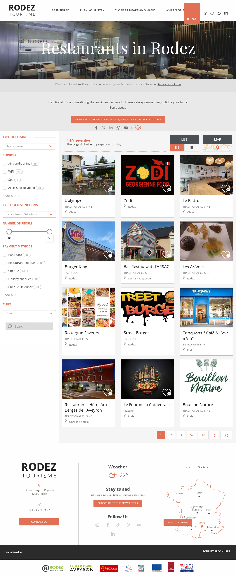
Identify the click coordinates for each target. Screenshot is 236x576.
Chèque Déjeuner (23, 287)
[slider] (9, 231)
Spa (13, 180)
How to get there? (178, 522)
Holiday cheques (23, 279)
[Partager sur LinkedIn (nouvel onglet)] (111, 128)
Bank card (18, 255)
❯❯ (226, 435)
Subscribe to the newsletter (118, 503)
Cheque (16, 271)
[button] (219, 14)
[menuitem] (60, 10)
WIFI (14, 172)
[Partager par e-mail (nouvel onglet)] (126, 128)
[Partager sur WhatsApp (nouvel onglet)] (118, 128)
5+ (191, 435)
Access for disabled (24, 188)
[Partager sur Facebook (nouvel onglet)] (96, 128)
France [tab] (188, 467)
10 (203, 435)
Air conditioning (22, 163)
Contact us (39, 521)
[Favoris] (212, 13)
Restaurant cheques (25, 263)
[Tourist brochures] (197, 551)
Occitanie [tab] (203, 467)
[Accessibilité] (205, 13)
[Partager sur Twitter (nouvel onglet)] (103, 128)
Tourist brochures (216, 551)
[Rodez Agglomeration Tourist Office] (39, 470)
